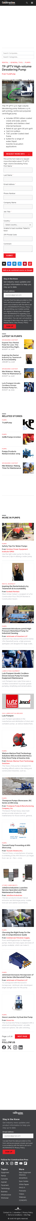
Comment (7, 244)
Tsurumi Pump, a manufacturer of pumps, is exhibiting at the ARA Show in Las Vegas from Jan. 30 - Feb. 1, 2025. (18, 855)
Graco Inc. (10, 1020)
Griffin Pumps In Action (11, 437)
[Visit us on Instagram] (15, 1047)
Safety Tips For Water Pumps (14, 546)
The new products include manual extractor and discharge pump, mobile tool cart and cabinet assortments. (16, 900)
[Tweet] (20, 264)
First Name (8, 166)
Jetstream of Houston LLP (16, 636)
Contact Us (7, 1212)
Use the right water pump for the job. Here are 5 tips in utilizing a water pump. (17, 555)
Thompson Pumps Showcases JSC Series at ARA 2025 (17, 802)
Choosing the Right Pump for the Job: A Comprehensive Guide (16, 933)
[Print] (4, 264)
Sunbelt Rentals (12, 592)
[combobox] (18, 53)
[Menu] (32, 3)
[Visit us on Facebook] (4, 1047)
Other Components (9, 885)
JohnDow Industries (14, 895)
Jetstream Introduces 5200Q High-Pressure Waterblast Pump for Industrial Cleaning (17, 631)
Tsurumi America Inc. (14, 851)
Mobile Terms (8, 322)
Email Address (10, 184)
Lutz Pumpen (8, 716)
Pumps (27, 62)
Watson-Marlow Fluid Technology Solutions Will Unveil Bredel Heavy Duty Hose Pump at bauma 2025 (17, 755)
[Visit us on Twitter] (9, 1047)
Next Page (22, 1036)
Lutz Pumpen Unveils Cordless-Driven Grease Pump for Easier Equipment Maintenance (11, 385)
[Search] (27, 3)
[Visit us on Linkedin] (21, 1047)
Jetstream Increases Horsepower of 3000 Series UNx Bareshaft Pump (18, 976)
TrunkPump (10, 74)
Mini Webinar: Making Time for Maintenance (11, 372)
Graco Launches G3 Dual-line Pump (17, 1017)
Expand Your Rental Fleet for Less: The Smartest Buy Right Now (10, 345)
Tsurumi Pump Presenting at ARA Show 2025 (16, 846)
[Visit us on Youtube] (20, 1163)
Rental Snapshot (9, 584)
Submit (9, 255)
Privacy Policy (23, 322)
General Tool (16, 62)
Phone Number (9, 193)
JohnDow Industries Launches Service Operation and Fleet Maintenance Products (15, 890)
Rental (5, 62)
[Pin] (25, 264)
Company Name (10, 202)
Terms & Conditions (15, 1215)
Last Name (8, 175)
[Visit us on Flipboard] (25, 1163)
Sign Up (9, 326)
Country (7, 221)
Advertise (17, 1212)
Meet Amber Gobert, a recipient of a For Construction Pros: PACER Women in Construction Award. (17, 596)
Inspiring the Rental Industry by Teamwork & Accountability (11, 357)
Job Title (7, 212)
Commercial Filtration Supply (18, 938)
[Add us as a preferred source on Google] (30, 264)
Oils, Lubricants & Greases (12, 713)
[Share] (9, 264)
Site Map (27, 1215)
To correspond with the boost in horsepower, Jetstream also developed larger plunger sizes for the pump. (17, 985)
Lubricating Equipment (11, 671)
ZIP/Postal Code (10, 235)
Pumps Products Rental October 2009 (11, 452)
